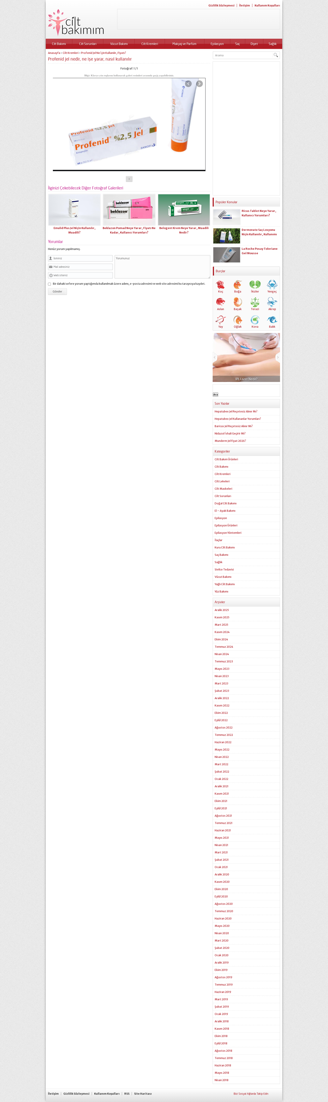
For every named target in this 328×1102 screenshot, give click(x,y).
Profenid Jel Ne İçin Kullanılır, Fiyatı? (103, 53)
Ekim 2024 (221, 639)
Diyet (254, 44)
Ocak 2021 (221, 867)
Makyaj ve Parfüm (184, 44)
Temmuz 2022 (224, 735)
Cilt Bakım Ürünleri (226, 459)
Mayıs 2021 (222, 837)
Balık (272, 326)
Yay (220, 326)
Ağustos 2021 (223, 815)
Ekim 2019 (221, 970)
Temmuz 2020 (224, 911)
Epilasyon (217, 44)
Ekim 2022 (221, 712)
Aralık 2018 (222, 1021)
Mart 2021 (221, 852)
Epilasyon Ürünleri (226, 525)
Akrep (272, 309)
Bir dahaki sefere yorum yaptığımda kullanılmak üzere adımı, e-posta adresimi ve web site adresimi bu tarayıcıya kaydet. (129, 283)
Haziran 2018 (223, 1065)
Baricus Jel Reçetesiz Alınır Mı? (234, 426)
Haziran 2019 (223, 992)
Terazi (255, 309)
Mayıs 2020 (222, 925)
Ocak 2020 (221, 955)
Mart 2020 (221, 940)
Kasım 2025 (222, 617)
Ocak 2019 (221, 1014)
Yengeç (272, 291)
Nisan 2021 (221, 845)
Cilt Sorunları (87, 44)
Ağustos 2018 (223, 1050)
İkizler (255, 291)
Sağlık (273, 44)
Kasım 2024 (222, 632)
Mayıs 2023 (222, 668)
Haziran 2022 (223, 742)
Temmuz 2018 (224, 1058)
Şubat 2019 (222, 1006)
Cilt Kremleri (149, 44)
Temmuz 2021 (224, 823)
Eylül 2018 (221, 1043)
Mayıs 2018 (222, 1072)
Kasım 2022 (222, 705)
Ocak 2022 (221, 779)
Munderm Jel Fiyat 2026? (230, 440)
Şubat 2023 (222, 690)
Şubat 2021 (222, 859)
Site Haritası (143, 1093)
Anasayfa (54, 53)
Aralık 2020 (222, 874)
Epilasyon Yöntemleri (228, 532)
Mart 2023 (221, 683)
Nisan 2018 (221, 1080)
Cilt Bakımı (59, 44)
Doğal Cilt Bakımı (226, 503)
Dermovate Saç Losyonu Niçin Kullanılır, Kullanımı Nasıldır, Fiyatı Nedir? (259, 234)
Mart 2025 (221, 624)
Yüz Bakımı (221, 591)
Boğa (237, 291)
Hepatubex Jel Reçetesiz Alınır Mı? (236, 411)
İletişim (244, 5)
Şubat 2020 (222, 948)
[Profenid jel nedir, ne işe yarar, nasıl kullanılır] (129, 169)
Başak (238, 309)
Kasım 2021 (222, 793)
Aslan (220, 309)
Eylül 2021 (221, 808)
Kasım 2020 (222, 881)
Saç (237, 44)
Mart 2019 (221, 999)
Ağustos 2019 (223, 977)
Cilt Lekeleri (222, 481)
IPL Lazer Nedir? (231, 379)
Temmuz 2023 (224, 661)
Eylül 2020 (221, 896)
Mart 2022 (221, 764)
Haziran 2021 (223, 830)
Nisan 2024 (222, 654)
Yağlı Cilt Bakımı (225, 584)
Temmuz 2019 (224, 984)
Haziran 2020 (223, 918)
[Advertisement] (198, 19)
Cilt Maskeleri (223, 488)
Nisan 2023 (222, 676)
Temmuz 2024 (224, 646)
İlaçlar (218, 540)
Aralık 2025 (222, 610)
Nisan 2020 (222, 933)
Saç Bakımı (221, 554)
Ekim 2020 (221, 889)
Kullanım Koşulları (267, 5)
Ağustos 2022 (224, 727)
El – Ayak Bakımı (225, 510)
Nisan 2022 (222, 757)
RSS (126, 1093)
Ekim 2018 (221, 1036)
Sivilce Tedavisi (224, 569)
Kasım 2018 (222, 1028)
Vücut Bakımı (119, 44)
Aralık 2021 (221, 786)
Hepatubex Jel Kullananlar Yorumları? (238, 418)
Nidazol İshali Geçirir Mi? (230, 433)
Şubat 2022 (222, 771)
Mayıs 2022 (222, 749)
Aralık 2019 (222, 962)
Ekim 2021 (221, 801)
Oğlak (238, 326)
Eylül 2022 (221, 720)
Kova (255, 326)
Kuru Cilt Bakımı (225, 547)
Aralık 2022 (222, 698)
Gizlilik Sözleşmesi (221, 5)
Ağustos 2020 (224, 903)
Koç (220, 291)
